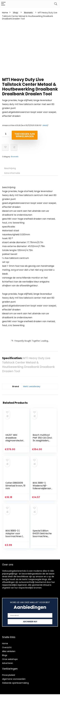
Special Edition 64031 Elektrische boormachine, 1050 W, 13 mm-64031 (42, 536)
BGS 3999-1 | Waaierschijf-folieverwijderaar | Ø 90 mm (42, 487)
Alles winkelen (8, 651)
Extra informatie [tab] (12, 173)
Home (5, 12)
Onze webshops (10, 659)
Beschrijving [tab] (10, 168)
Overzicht (7, 647)
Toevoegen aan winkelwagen (25, 135)
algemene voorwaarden (14, 679)
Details (44, 125)
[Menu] (3, 4)
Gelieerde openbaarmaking (15, 683)
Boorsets (28, 12)
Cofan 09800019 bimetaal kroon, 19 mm (15, 485)
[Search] (55, 4)
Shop (15, 12)
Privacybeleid (8, 675)
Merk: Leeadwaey (31, 386)
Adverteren (7, 663)
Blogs (4, 655)
